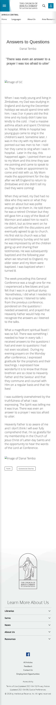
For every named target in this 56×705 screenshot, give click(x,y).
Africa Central (10, 15)
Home (4, 19)
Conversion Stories (26, 468)
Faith (8, 468)
